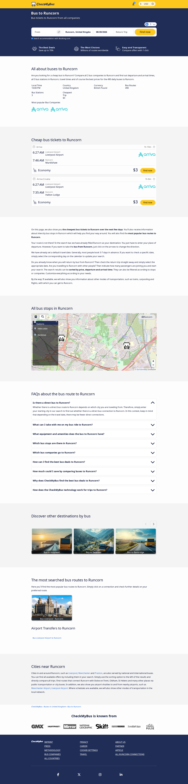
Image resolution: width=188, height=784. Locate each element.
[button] (61, 338)
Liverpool (72, 673)
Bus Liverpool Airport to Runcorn (47, 638)
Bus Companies (52, 754)
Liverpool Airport (59, 688)
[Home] (43, 4)
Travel (83, 754)
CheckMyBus (36, 706)
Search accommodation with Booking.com (52, 38)
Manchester (84, 673)
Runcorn (148, 317)
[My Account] (133, 4)
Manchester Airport (40, 688)
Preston (98, 673)
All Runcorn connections (129, 754)
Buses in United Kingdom (55, 706)
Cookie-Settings (89, 750)
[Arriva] (59, 110)
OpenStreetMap (141, 369)
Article (119, 750)
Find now (147, 170)
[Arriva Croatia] (40, 110)
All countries (52, 758)
